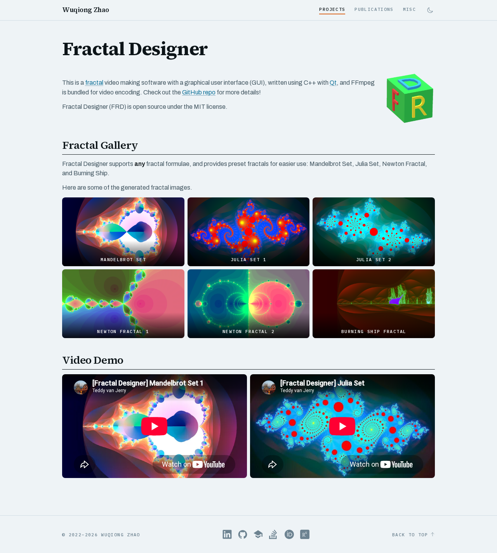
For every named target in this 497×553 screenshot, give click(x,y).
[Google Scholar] (258, 534)
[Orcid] (289, 534)
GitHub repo (198, 92)
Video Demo (92, 359)
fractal (94, 82)
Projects (332, 9)
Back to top (410, 534)
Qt (333, 82)
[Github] (242, 534)
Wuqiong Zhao (85, 9)
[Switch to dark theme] (430, 10)
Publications (374, 9)
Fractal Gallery (100, 145)
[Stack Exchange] (273, 534)
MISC (409, 9)
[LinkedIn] (227, 534)
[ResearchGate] (304, 534)
